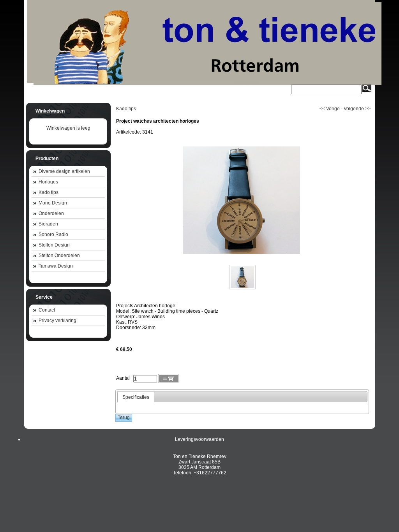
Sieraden (48, 224)
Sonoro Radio (53, 234)
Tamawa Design (56, 266)
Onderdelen (51, 213)
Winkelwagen (50, 111)
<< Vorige (330, 108)
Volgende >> (357, 108)
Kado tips (48, 192)
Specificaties (135, 397)
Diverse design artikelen (64, 171)
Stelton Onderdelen (59, 255)
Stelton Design (54, 245)
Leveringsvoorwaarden (199, 439)
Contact (47, 310)
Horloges (48, 182)
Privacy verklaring (57, 320)
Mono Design (53, 203)
